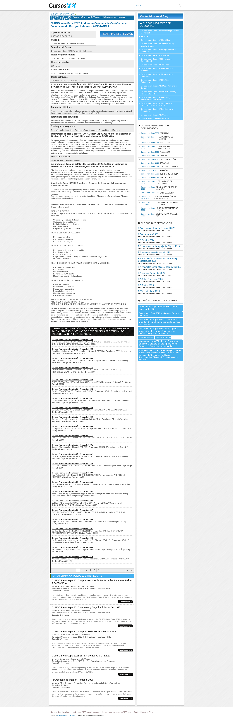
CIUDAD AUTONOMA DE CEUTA (159, 209)
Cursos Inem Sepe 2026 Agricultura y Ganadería (157, 110)
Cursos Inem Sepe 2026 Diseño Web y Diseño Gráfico (157, 45)
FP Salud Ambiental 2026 (150, 279)
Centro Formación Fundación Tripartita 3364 (72, 426)
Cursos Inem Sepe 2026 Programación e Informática (158, 50)
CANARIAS (155, 163)
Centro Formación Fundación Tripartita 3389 (72, 482)
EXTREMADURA (157, 193)
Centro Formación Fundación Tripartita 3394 (72, 501)
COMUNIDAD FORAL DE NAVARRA (159, 188)
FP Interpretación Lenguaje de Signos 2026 (159, 246)
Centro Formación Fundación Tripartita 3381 (72, 445)
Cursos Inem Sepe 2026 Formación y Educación (157, 75)
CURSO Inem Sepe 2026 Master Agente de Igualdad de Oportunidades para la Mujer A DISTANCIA (159, 322)
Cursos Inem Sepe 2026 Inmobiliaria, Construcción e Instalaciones (157, 104)
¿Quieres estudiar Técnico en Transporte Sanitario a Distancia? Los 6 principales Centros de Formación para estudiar (158, 343)
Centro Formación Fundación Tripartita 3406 (72, 547)
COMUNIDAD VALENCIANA (155, 147)
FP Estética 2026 (146, 240)
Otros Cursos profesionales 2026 (155, 118)
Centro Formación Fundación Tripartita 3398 (72, 519)
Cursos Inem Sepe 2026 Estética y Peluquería (156, 81)
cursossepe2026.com (66, 715)
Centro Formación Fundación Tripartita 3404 (72, 538)
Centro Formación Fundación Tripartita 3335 (72, 358)
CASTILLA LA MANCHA (160, 167)
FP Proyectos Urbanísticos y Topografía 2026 (159, 267)
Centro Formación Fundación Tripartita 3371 (72, 435)
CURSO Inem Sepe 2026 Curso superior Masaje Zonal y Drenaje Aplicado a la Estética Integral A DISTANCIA (158, 331)
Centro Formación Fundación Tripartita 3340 (72, 380)
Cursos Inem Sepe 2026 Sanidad (155, 55)
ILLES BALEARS (157, 177)
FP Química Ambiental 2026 (151, 273)
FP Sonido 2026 (146, 285)
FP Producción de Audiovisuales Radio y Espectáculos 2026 (157, 259)
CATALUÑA (155, 133)
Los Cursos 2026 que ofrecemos (85, 712)
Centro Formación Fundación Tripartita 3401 (72, 529)
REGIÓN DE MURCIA (159, 174)
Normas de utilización (59, 712)
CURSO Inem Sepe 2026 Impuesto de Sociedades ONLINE (84, 631)
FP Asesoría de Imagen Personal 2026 (72, 679)
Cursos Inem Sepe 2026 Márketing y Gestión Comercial (160, 32)
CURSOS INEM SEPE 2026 (62, 14)
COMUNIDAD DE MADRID (157, 138)
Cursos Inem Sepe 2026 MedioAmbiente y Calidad (159, 87)
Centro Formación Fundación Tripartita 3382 (72, 454)
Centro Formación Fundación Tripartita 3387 (72, 473)
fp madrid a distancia (163, 337)
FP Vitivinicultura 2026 (149, 291)
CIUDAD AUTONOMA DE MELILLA (159, 215)
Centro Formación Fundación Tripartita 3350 (72, 408)
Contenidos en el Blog (154, 16)
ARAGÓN (154, 170)
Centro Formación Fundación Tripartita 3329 (72, 340)
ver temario (125, 602)
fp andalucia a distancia (146, 337)
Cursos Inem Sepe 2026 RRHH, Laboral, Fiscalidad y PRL (158, 93)
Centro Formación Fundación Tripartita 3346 (72, 389)
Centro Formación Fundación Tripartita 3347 (72, 398)
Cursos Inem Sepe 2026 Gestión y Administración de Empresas (155, 98)
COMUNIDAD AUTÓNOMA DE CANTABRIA (159, 197)
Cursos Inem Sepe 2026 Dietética (155, 40)
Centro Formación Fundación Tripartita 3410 (72, 557)
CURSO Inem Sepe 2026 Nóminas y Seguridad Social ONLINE (86, 607)
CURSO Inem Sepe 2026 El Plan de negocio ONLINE (81, 655)
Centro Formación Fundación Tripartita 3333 (72, 349)
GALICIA (154, 156)
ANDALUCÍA (155, 143)
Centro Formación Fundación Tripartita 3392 (72, 491)
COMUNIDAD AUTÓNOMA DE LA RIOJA (159, 203)
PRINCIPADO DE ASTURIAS (156, 182)
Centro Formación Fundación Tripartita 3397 (72, 510)
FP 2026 (144, 36)
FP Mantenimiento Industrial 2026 (154, 252)
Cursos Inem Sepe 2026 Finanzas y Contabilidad (156, 60)
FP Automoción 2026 (148, 234)
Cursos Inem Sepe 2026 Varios (154, 115)
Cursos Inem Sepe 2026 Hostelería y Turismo (157, 69)
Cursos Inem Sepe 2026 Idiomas (155, 65)
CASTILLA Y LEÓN (158, 159)
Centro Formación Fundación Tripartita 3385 (72, 463)
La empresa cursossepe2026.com (116, 712)
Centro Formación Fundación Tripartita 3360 (72, 417)
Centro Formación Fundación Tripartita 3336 (72, 367)
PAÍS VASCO (155, 152)
